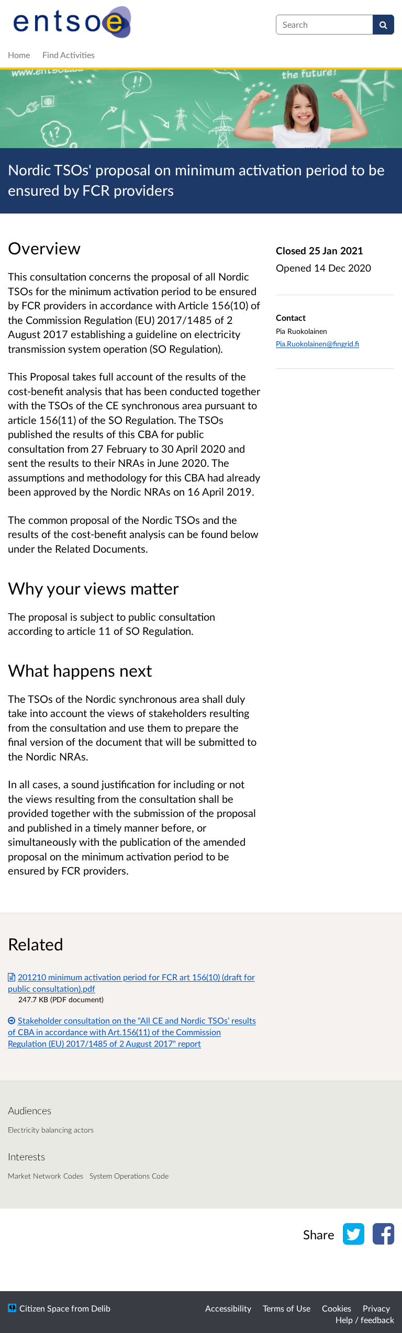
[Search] (383, 25)
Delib (100, 1308)
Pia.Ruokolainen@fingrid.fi (317, 343)
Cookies (336, 1308)
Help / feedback (365, 1320)
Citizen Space (44, 1308)
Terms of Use (286, 1308)
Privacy (376, 1308)
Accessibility (228, 1308)
